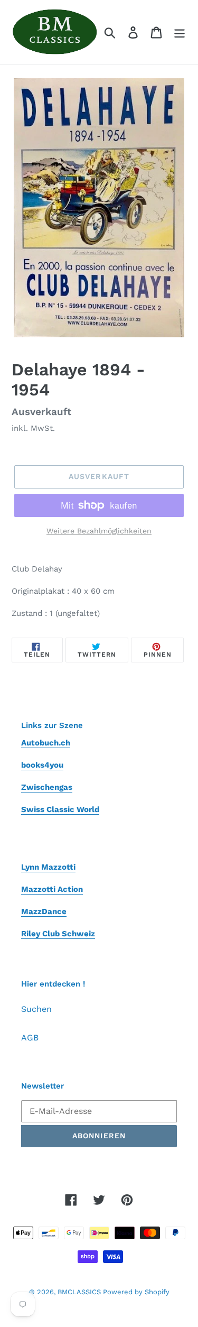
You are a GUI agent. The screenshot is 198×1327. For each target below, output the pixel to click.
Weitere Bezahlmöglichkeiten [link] (99, 531)
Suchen (36, 1009)
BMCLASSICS (80, 1292)
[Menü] (179, 32)
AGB (30, 1038)
